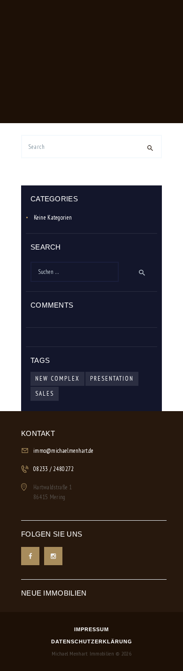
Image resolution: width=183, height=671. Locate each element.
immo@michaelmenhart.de (63, 451)
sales (44, 394)
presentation (112, 379)
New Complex (57, 379)
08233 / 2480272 (53, 469)
